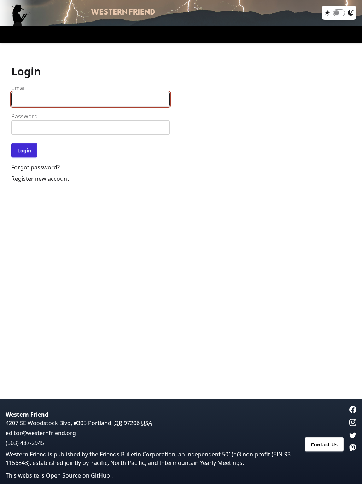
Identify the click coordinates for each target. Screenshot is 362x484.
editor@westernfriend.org (41, 433)
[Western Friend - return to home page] (181, 13)
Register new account (40, 178)
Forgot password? (35, 167)
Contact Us (324, 444)
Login (24, 150)
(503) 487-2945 (25, 443)
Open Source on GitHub (78, 475)
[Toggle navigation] (8, 34)
